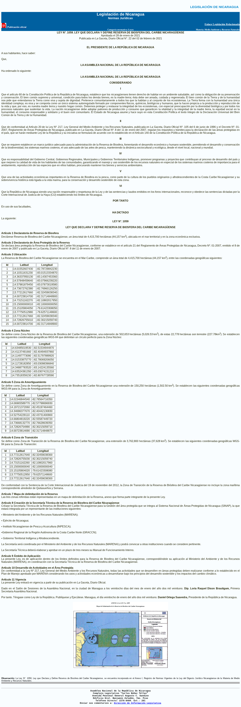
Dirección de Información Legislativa (137, 703)
